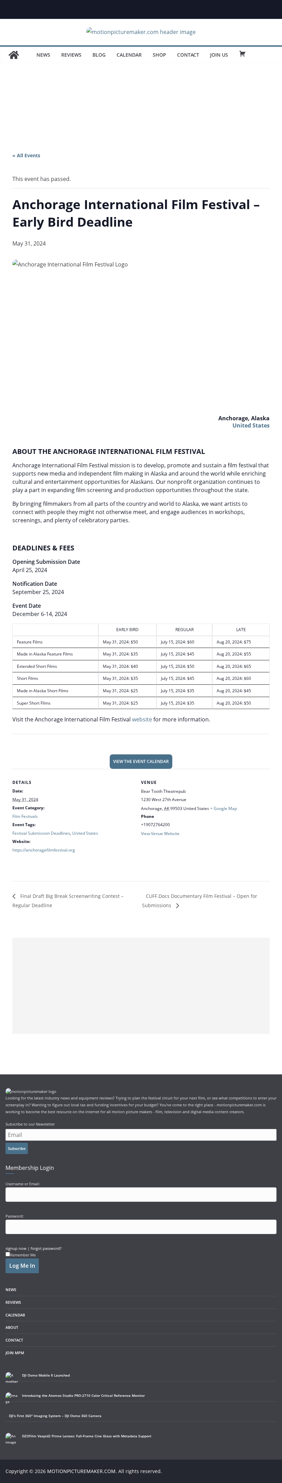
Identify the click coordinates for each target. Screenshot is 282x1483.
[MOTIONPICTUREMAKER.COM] (14, 55)
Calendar (129, 55)
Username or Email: (23, 1183)
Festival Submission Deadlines (41, 833)
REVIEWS (13, 1302)
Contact (188, 55)
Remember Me (23, 1254)
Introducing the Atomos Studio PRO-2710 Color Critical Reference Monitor (83, 1395)
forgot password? (46, 1248)
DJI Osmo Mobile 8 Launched (46, 1375)
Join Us (219, 55)
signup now (16, 1248)
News (43, 55)
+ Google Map (223, 808)
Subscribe (16, 1148)
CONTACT (14, 1340)
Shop (159, 55)
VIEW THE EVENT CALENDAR (141, 761)
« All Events (26, 155)
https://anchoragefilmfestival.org (43, 850)
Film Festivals (25, 816)
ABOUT (12, 1327)
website (142, 719)
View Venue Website (160, 833)
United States (251, 425)
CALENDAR (15, 1314)
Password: (15, 1216)
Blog (99, 55)
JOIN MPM (15, 1352)
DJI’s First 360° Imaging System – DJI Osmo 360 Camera (55, 1415)
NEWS (11, 1289)
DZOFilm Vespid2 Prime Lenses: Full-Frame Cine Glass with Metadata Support (86, 1436)
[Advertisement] (141, 113)
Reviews (71, 55)
